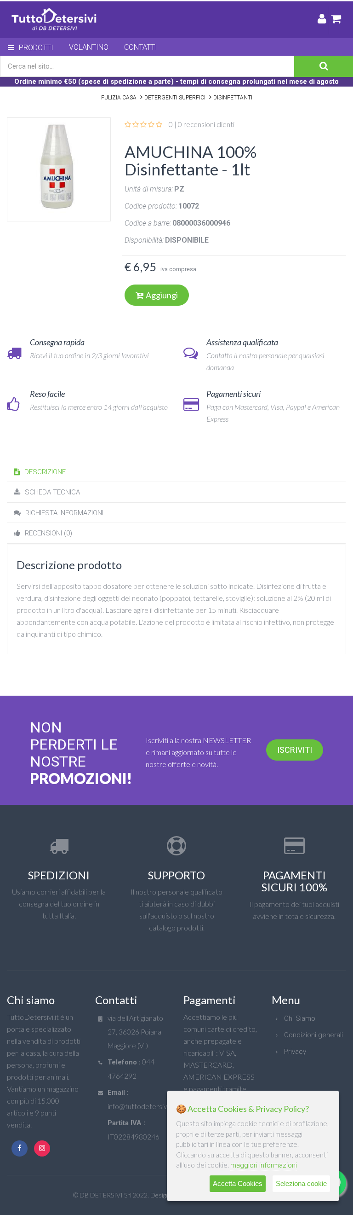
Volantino (88, 47)
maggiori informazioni (263, 1165)
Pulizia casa (119, 97)
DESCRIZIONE (45, 472)
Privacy (295, 1051)
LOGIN (322, 20)
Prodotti (36, 47)
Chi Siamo (299, 1018)
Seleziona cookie (301, 1183)
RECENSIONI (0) (48, 533)
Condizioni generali (313, 1035)
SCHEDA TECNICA (52, 492)
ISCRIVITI (294, 750)
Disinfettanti (232, 97)
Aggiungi (162, 295)
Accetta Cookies (237, 1183)
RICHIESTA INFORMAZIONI (64, 513)
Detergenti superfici (174, 97)
